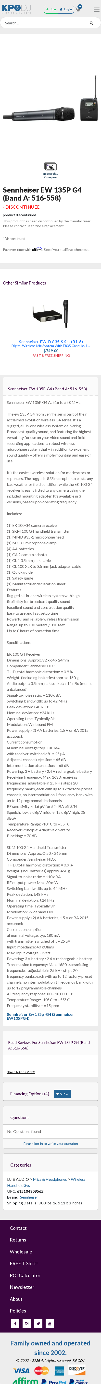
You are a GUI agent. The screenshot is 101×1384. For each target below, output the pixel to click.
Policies (18, 1310)
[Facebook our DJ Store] (15, 1323)
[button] (50, 171)
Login (68, 9)
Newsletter (22, 1287)
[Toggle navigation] (96, 9)
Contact (18, 1228)
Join (53, 9)
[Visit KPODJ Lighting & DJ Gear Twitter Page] (38, 1323)
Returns (18, 1239)
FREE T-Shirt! (24, 1263)
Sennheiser (29, 1197)
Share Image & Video (21, 1072)
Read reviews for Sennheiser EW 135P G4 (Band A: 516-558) (49, 1045)
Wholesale (21, 1251)
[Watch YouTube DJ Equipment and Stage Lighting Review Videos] (50, 1323)
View (64, 1094)
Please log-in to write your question (50, 1143)
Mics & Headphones (50, 1179)
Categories (20, 1165)
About (16, 1299)
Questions (19, 1117)
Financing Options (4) (29, 1093)
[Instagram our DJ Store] (27, 1323)
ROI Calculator (25, 1275)
